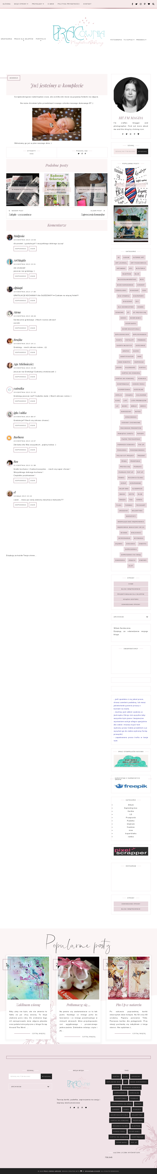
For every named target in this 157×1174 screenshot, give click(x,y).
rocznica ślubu (135, 477)
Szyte (131, 494)
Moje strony (20, 4)
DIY (137, 301)
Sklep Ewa (124, 488)
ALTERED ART (138, 257)
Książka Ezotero (131, 599)
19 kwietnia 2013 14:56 (25, 240)
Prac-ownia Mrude (52, 1171)
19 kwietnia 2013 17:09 (25, 292)
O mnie (51, 4)
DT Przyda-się (139, 312)
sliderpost (137, 488)
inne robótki (124, 362)
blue (137, 274)
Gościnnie (140, 345)
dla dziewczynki (126, 307)
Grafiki (126, 351)
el (15, 492)
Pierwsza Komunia (126, 444)
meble (134, 406)
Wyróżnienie (124, 538)
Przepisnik (135, 461)
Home (130, 584)
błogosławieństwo (127, 279)
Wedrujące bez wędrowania (131, 522)
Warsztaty (131, 516)
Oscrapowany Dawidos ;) (131, 224)
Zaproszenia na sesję (131, 555)
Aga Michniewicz (24, 364)
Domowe (120, 312)
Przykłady (37, 4)
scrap (123, 483)
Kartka (142, 367)
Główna (7, 4)
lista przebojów (138, 400)
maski (124, 406)
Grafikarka (6, 39)
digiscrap (127, 301)
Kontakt (87, 4)
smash (122, 494)
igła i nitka (20, 413)
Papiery (140, 433)
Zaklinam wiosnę (28, 1004)
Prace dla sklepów (23, 39)
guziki (136, 351)
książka (129, 395)
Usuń (32, 249)
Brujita (18, 340)
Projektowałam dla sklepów (130, 594)
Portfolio (41, 39)
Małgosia (19, 236)
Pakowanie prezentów (131, 428)
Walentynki (137, 510)
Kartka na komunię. (125, 378)
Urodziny (123, 510)
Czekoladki (121, 290)
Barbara (19, 437)
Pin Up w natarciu (129, 1004)
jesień (119, 367)
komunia (142, 378)
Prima (124, 461)
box (142, 279)
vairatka (19, 388)
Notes (138, 411)
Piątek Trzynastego (131, 439)
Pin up (141, 444)
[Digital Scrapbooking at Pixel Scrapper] (131, 855)
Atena (17, 312)
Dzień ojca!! (131, 185)
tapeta (139, 499)
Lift (125, 400)
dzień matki (131, 323)
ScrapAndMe (135, 483)
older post (97, 211)
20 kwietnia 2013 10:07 (25, 441)
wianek (124, 533)
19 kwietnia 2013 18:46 (25, 316)
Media (143, 406)
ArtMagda (20, 260)
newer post (17, 211)
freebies (141, 340)
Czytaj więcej (38, 1033)
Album (126, 257)
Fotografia (116, 40)
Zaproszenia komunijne (93, 214)
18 (119, 257)
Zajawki (118, 544)
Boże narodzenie (125, 285)
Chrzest (141, 285)
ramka (121, 477)
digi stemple (124, 296)
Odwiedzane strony (131, 604)
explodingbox (139, 334)
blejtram (127, 274)
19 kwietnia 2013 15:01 (25, 264)
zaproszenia (131, 549)
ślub (140, 494)
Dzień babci (135, 318)
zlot (131, 566)
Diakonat (134, 290)
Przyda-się (125, 466)
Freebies (140, 40)
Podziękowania (137, 450)
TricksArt (140, 505)
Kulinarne (141, 395)
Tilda (118, 505)
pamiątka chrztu (125, 433)
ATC (130, 268)
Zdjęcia (132, 560)
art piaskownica (138, 263)
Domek (141, 307)
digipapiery (138, 296)
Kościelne (138, 389)
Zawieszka (120, 560)
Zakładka (130, 544)
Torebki (128, 505)
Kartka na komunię (131, 373)
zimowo (143, 560)
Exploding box (122, 334)
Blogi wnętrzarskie (130, 589)
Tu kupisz (128, 40)
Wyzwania (138, 538)
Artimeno (121, 268)
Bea (16, 461)
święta (122, 499)
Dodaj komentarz (97, 516)
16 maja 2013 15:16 (23, 496)
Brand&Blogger (92, 1171)
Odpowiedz (20, 249)
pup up (140, 472)
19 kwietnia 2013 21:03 (25, 392)
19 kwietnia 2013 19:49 (25, 368)
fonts (119, 340)
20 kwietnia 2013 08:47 (25, 417)
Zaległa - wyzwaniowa (20, 214)
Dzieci (123, 318)
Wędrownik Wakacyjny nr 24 (131, 527)
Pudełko (138, 466)
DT (128, 312)
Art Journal (121, 263)
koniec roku (138, 384)
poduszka (121, 450)
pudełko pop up (126, 472)
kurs (117, 400)
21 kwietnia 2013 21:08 (25, 465)
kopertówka (124, 389)
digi (144, 290)
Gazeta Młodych (124, 345)
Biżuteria (140, 268)
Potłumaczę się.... (79, 1004)
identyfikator (127, 356)
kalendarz (130, 367)
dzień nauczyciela (131, 329)
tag (131, 499)
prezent (141, 455)
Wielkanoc (136, 533)
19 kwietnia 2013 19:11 (25, 343)
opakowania (131, 417)
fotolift (130, 340)
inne (32, 154)
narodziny (126, 411)
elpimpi (18, 288)
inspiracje (139, 362)
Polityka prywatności (69, 4)
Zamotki (142, 544)
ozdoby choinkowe (131, 422)
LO (117, 406)
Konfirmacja (123, 384)
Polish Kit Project (125, 455)
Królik (119, 395)
